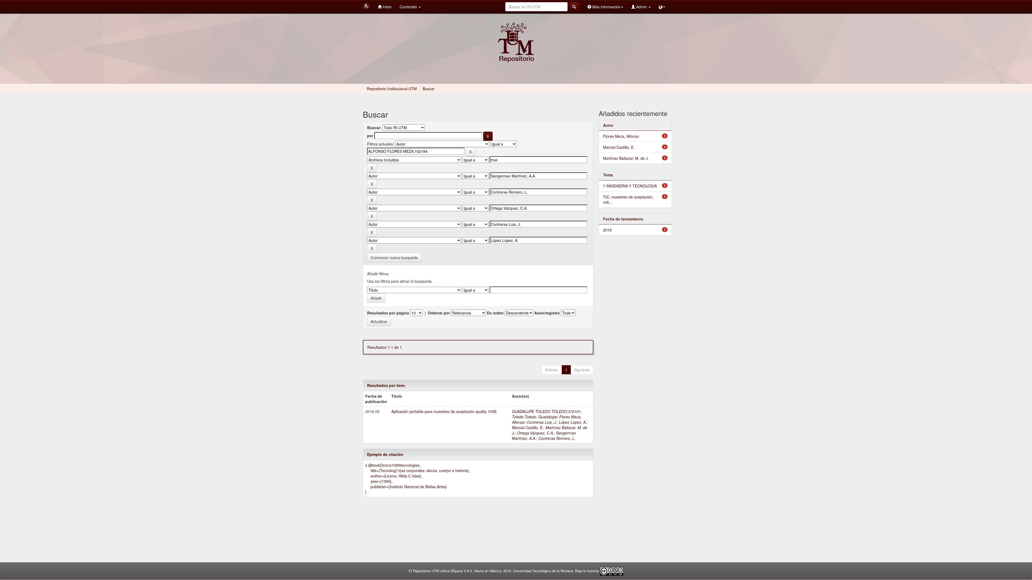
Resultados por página (388, 313)
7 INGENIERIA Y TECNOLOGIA (630, 186)
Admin (641, 6)
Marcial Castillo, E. (527, 427)
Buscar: (374, 127)
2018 (607, 230)
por (370, 135)
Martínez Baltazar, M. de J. (626, 158)
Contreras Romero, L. (556, 438)
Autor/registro (547, 313)
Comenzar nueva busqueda (394, 257)
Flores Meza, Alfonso (621, 136)
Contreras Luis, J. (542, 422)
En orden (495, 313)
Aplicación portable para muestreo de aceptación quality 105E (444, 411)
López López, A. (573, 422)
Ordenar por (439, 313)
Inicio (387, 6)
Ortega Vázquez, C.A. (535, 433)
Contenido (409, 6)
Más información (606, 6)
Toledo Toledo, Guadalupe (534, 416)
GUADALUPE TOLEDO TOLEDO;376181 (546, 411)
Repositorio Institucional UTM (392, 88)
